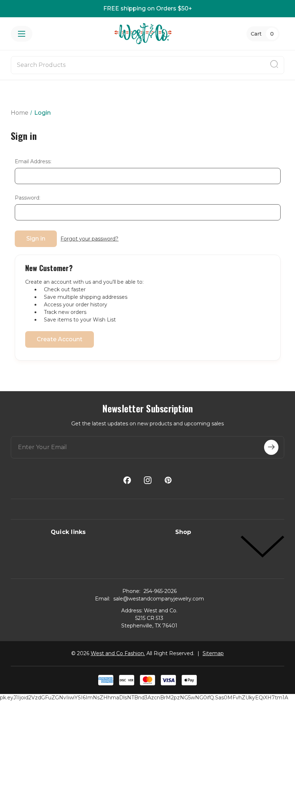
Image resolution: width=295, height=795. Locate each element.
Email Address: (33, 161)
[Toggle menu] (21, 34)
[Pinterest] (168, 480)
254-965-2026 (160, 591)
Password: (27, 198)
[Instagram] (147, 480)
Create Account (59, 339)
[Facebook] (127, 480)
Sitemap (213, 653)
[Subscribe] (271, 447)
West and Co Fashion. (118, 653)
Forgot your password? (89, 239)
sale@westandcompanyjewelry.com (158, 598)
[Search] (274, 65)
